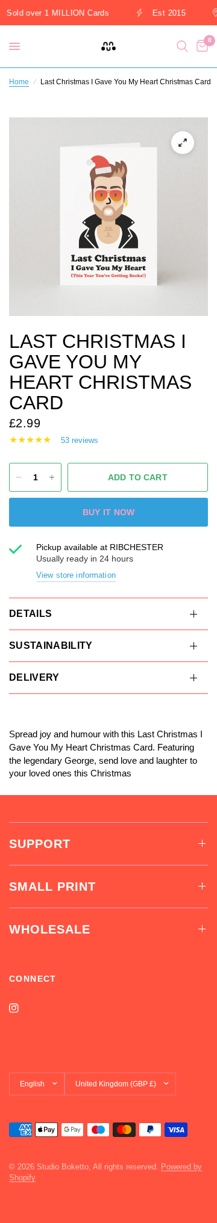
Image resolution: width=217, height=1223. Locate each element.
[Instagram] (22, 1008)
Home (19, 82)
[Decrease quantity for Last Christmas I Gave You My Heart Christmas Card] (19, 477)
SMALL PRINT (52, 886)
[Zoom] (182, 142)
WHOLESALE (49, 929)
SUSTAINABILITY (50, 645)
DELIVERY (34, 677)
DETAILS (30, 613)
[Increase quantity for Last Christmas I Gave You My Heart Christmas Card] (52, 477)
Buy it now (109, 512)
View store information (76, 575)
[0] (200, 46)
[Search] (182, 46)
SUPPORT (40, 843)
